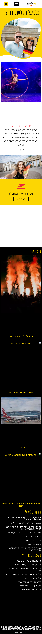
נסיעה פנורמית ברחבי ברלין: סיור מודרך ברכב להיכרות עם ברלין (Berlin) (23, 527)
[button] (16, 4)
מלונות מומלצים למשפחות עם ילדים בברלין (23, 574)
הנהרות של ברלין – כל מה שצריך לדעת (25, 523)
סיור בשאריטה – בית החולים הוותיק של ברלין (23, 532)
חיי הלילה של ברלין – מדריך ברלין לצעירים (21, 336)
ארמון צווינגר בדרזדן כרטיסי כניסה (21, 392)
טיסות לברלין (21, 447)
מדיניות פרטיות (21, 632)
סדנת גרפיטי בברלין (33, 536)
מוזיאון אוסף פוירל (34, 544)
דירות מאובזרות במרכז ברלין (29, 581)
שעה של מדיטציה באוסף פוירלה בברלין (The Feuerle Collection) (23, 518)
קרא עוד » (21, 149)
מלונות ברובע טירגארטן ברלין (29, 589)
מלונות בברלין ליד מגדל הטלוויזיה (27, 564)
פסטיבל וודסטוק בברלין (21, 126)
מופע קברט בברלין (33, 540)
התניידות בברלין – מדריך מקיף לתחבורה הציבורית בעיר (25, 548)
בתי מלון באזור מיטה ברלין (30, 585)
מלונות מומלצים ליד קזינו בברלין (28, 560)
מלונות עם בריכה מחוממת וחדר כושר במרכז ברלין (23, 569)
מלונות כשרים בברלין (32, 578)
